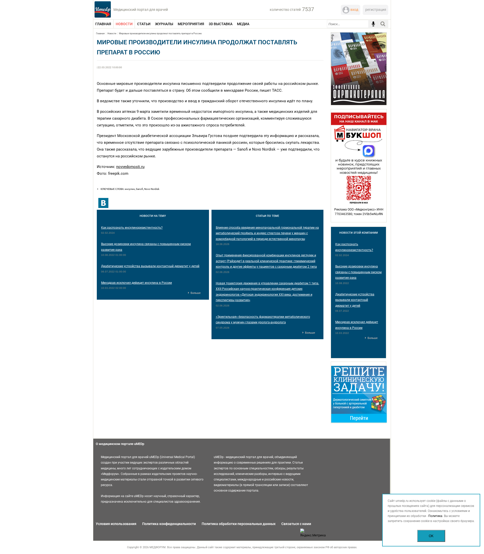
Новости (111, 33)
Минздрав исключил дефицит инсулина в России (136, 283)
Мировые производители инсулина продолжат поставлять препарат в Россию (160, 33)
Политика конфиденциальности (169, 524)
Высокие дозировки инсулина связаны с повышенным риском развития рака (358, 272)
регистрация (375, 10)
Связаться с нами (296, 524)
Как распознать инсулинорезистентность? (132, 227)
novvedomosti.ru (130, 166)
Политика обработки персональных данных (239, 524)
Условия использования (116, 524)
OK (431, 536)
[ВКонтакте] (103, 203)
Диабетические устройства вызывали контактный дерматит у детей (150, 266)
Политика (435, 516)
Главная (100, 33)
